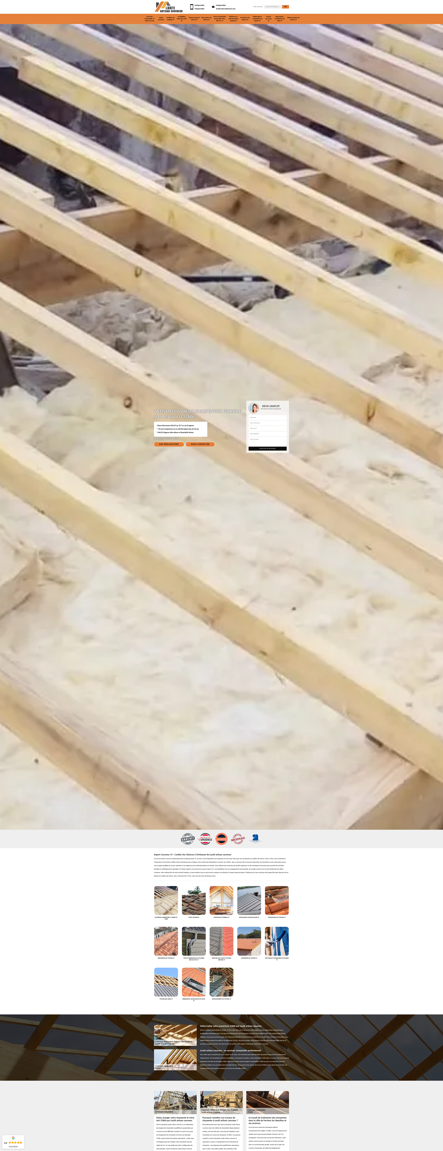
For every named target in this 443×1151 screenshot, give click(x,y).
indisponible (199, 5)
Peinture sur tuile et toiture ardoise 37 (233, 19)
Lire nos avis (13, 1146)
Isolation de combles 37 (170, 19)
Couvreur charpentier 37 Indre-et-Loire (149, 19)
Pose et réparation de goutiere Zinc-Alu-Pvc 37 (220, 19)
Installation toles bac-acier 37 (182, 19)
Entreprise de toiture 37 (245, 19)
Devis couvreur (161, 19)
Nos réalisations (169, 444)
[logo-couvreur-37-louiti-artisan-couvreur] (168, 7)
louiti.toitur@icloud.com (225, 9)
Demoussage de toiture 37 (194, 19)
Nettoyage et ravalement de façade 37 (257, 19)
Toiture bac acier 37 (269, 19)
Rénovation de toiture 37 (206, 19)
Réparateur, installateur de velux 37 (280, 19)
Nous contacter (200, 444)
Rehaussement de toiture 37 (293, 19)
